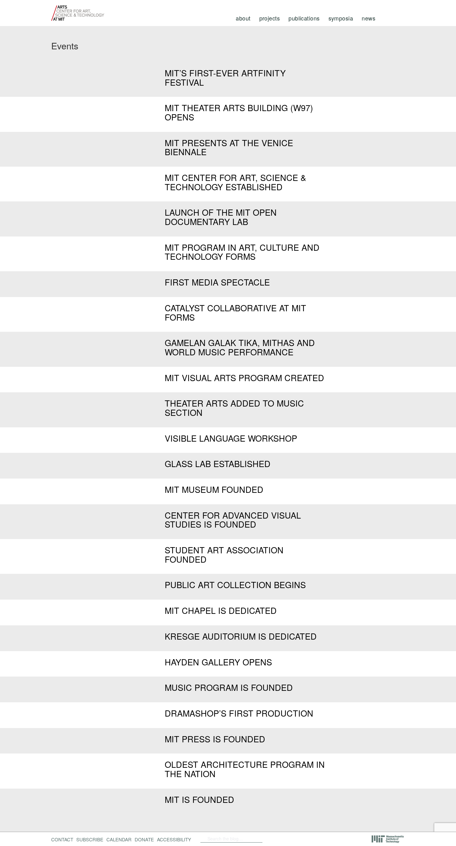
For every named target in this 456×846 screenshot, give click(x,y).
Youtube (298, 838)
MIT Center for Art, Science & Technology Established (235, 182)
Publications (304, 18)
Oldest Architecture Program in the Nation (245, 769)
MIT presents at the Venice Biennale (229, 147)
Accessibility (174, 839)
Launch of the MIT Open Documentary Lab (221, 216)
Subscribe (89, 839)
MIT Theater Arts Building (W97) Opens (239, 112)
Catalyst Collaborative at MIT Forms (235, 312)
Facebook (273, 838)
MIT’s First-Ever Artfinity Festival (225, 77)
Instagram (315, 838)
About (243, 18)
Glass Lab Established (217, 463)
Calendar (119, 839)
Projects (269, 18)
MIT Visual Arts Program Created (244, 377)
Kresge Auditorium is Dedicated (241, 636)
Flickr (282, 838)
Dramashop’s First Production (239, 713)
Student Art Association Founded (224, 554)
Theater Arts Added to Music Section (234, 407)
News (368, 18)
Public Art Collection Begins (235, 584)
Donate (144, 839)
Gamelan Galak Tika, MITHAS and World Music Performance (240, 347)
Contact (62, 839)
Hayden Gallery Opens (218, 662)
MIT (388, 839)
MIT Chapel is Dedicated (221, 610)
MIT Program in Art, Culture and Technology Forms (242, 252)
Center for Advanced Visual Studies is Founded (233, 519)
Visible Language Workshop (231, 438)
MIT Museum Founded (214, 489)
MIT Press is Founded (215, 739)
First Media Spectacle (217, 282)
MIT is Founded (199, 799)
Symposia (341, 18)
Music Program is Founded (229, 687)
